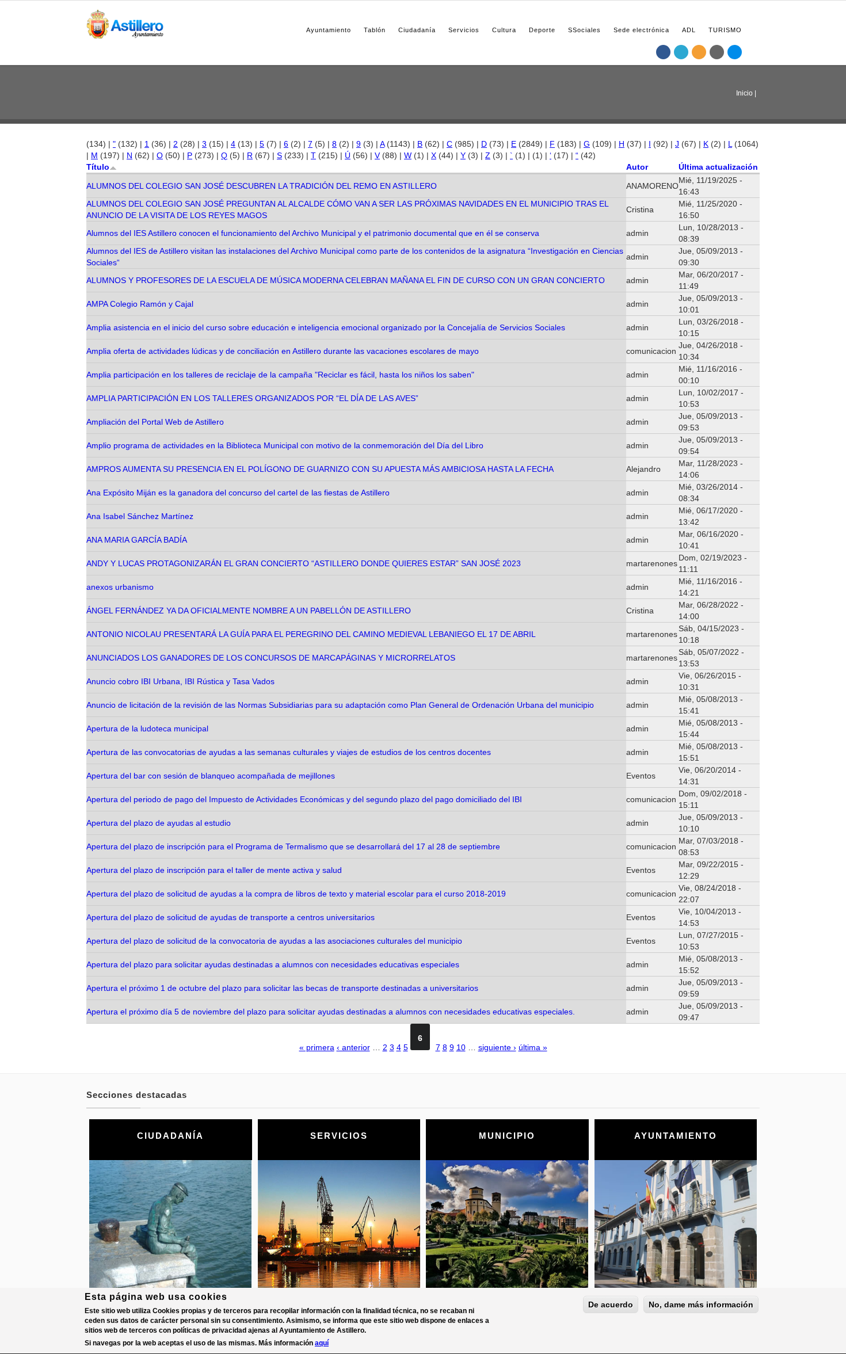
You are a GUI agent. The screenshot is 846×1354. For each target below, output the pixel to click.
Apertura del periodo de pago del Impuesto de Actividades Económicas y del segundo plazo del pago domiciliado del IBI (304, 799)
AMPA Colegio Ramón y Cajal (139, 303)
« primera (316, 1047)
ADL (689, 29)
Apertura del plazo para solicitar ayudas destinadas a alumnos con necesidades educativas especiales (272, 964)
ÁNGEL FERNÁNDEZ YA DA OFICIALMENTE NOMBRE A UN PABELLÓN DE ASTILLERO (248, 610)
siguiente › (497, 1047)
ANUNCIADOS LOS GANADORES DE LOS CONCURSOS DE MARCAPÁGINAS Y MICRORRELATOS (270, 657)
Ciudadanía (417, 29)
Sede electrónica (641, 29)
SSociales (584, 29)
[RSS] (699, 51)
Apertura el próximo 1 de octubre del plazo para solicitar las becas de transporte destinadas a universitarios (282, 988)
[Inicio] (124, 22)
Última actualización (718, 166)
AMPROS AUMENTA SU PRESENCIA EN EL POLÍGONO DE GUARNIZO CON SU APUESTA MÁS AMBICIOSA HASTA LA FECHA (320, 469)
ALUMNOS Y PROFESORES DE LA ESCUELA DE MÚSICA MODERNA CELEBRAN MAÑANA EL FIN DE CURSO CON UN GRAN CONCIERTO (345, 280)
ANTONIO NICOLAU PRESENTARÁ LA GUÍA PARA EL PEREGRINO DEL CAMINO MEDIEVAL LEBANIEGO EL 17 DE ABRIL (311, 634)
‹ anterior (353, 1047)
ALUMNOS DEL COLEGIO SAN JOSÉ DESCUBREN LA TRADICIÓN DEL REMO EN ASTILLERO (261, 185)
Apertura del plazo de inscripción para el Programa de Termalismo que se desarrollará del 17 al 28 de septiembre (293, 846)
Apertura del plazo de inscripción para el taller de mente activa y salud (214, 870)
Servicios (463, 29)
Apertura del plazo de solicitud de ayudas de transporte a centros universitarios (230, 917)
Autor (637, 166)
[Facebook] (663, 51)
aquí (322, 1343)
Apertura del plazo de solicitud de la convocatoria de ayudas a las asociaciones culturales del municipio (274, 940)
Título (97, 166)
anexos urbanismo (120, 587)
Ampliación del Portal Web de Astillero (155, 421)
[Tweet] (681, 51)
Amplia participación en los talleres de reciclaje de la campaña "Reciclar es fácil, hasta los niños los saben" (280, 374)
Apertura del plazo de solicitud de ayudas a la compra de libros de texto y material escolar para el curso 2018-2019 (296, 893)
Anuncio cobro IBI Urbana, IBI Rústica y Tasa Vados (180, 681)
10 (461, 1047)
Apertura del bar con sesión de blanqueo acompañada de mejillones (210, 775)
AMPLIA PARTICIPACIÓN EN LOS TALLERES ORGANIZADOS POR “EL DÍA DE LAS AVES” (252, 398)
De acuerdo (610, 1304)
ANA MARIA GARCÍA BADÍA (136, 539)
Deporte (542, 29)
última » (533, 1047)
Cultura (504, 29)
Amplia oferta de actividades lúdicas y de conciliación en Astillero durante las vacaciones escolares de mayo (282, 351)
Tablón (375, 29)
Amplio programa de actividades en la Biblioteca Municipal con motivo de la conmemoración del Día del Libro (284, 445)
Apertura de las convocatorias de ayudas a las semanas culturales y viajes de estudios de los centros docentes (288, 752)
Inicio (744, 93)
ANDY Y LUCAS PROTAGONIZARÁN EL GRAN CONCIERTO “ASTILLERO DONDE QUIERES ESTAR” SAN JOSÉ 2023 (303, 563)
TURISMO (725, 29)
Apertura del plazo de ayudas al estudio (158, 822)
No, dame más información (701, 1304)
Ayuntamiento (328, 29)
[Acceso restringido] (717, 51)
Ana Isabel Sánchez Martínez (139, 516)
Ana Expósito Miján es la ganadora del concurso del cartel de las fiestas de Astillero (238, 492)
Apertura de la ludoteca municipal (147, 728)
